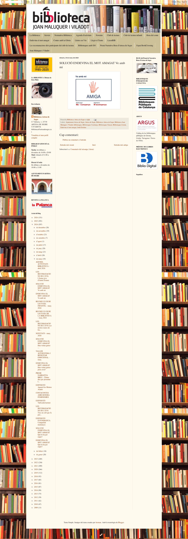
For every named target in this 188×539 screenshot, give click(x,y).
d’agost (39, 241)
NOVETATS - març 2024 (43, 334)
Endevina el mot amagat (39, 40)
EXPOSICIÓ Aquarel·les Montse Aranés (44, 387)
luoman (98, 522)
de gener (39, 454)
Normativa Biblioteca (63, 35)
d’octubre (40, 234)
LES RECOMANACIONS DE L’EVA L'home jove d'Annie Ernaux (43, 275)
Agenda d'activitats (83, 35)
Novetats (99, 35)
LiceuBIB (111, 40)
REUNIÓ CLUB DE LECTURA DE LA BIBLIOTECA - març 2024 (43, 314)
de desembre (41, 227)
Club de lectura (113, 35)
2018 (36, 476)
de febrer (39, 451)
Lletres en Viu (80, 40)
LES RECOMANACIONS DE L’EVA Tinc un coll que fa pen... (44, 410)
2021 (36, 466)
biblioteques (78, 125)
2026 (36, 217)
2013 (36, 493)
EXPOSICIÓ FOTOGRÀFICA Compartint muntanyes (43, 421)
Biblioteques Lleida (119, 125)
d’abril (39, 255)
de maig (39, 252)
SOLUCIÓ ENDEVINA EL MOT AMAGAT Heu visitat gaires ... (43, 343)
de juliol (39, 245)
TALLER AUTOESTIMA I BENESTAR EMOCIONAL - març (43, 355)
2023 (36, 459)
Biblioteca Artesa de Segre (105, 122)
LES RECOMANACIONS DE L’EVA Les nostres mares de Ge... (44, 325)
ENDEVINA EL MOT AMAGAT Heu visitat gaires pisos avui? (43, 366)
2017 (36, 480)
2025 (36, 221)
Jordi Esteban (81, 127)
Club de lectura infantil (133, 35)
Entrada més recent (67, 145)
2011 (36, 500)
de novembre (41, 231)
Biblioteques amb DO (87, 45)
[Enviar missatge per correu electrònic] (95, 120)
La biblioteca (35, 35)
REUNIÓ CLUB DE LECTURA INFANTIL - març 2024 (43, 304)
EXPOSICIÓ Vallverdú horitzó (43, 401)
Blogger (121, 522)
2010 (36, 504)
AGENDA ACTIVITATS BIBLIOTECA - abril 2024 (43, 265)
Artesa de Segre (90, 122)
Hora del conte (152, 35)
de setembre (40, 238)
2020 (36, 469)
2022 (36, 462)
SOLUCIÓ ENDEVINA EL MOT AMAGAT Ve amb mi (43, 287)
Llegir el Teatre (97, 40)
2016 (36, 483)
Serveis (47, 35)
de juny (39, 248)
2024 (36, 224)
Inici (94, 145)
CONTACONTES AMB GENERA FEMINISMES (42, 395)
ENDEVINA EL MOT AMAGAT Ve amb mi (43, 295)
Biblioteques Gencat (105, 125)
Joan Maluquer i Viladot (39, 50)
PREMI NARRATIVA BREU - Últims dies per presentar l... (43, 377)
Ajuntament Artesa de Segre (75, 122)
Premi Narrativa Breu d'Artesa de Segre (116, 45)
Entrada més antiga (121, 145)
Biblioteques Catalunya (90, 125)
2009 (36, 507)
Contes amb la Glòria (62, 40)
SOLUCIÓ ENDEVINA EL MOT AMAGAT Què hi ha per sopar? (43, 432)
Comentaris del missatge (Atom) (82, 149)
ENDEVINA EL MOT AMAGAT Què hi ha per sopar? (43, 443)
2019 (36, 473)
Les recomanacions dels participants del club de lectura (52, 45)
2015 (36, 487)
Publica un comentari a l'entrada (74, 140)
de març (39, 259)
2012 (36, 497)
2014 (36, 490)
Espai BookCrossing (144, 45)
